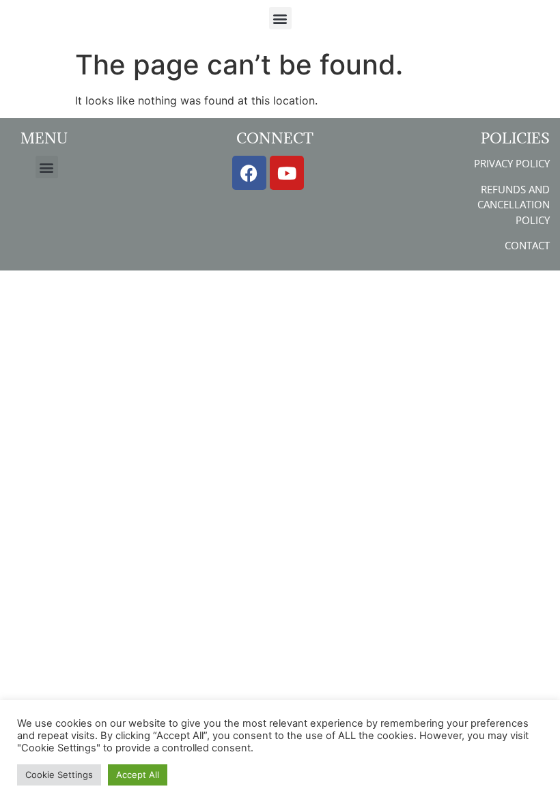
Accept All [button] (137, 774)
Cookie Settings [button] (59, 774)
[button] (280, 18)
